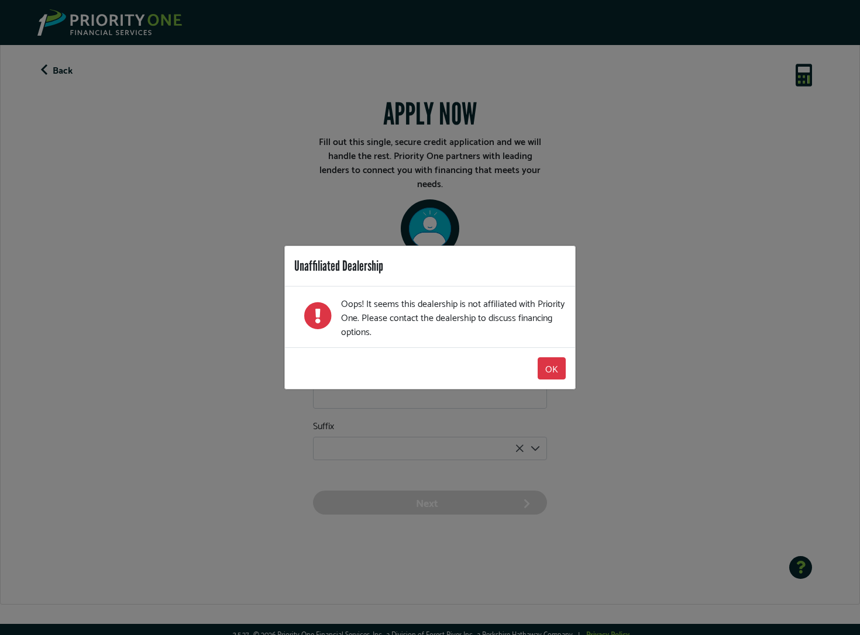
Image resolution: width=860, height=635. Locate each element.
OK (551, 368)
